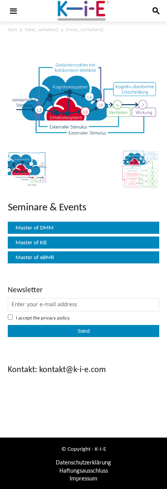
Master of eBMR (35, 258)
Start (12, 30)
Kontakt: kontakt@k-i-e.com (57, 369)
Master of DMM (35, 228)
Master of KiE (31, 243)
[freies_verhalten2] (83, 140)
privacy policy (55, 318)
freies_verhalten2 (41, 30)
